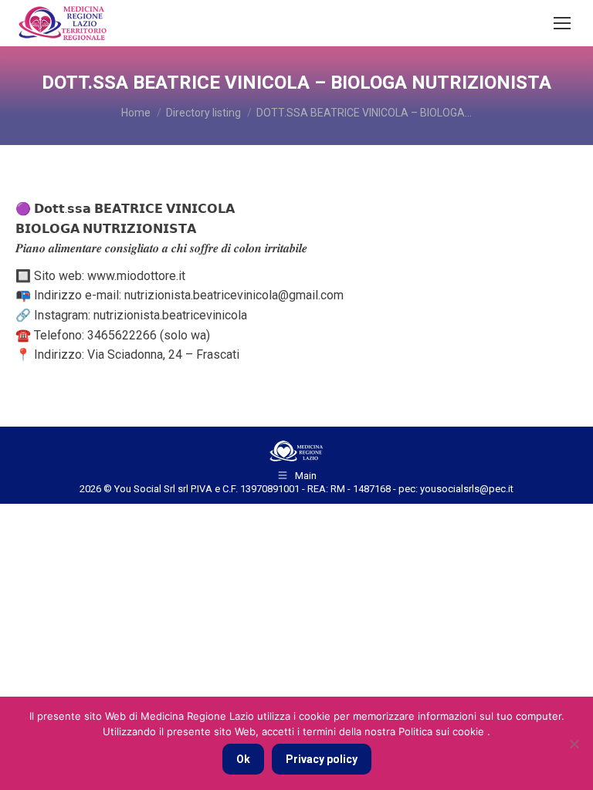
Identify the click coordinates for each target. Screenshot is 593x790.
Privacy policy (321, 759)
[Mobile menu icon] (562, 23)
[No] (573, 743)
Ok (243, 759)
